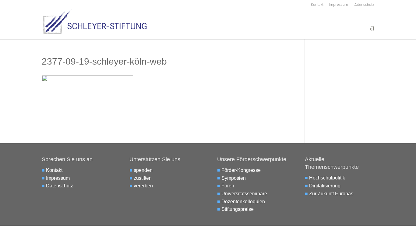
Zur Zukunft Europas (331, 193)
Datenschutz (364, 5)
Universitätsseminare (244, 193)
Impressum (338, 5)
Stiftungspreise (237, 209)
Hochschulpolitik (327, 177)
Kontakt (317, 5)
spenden (143, 170)
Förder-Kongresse (241, 170)
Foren (227, 185)
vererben (143, 185)
